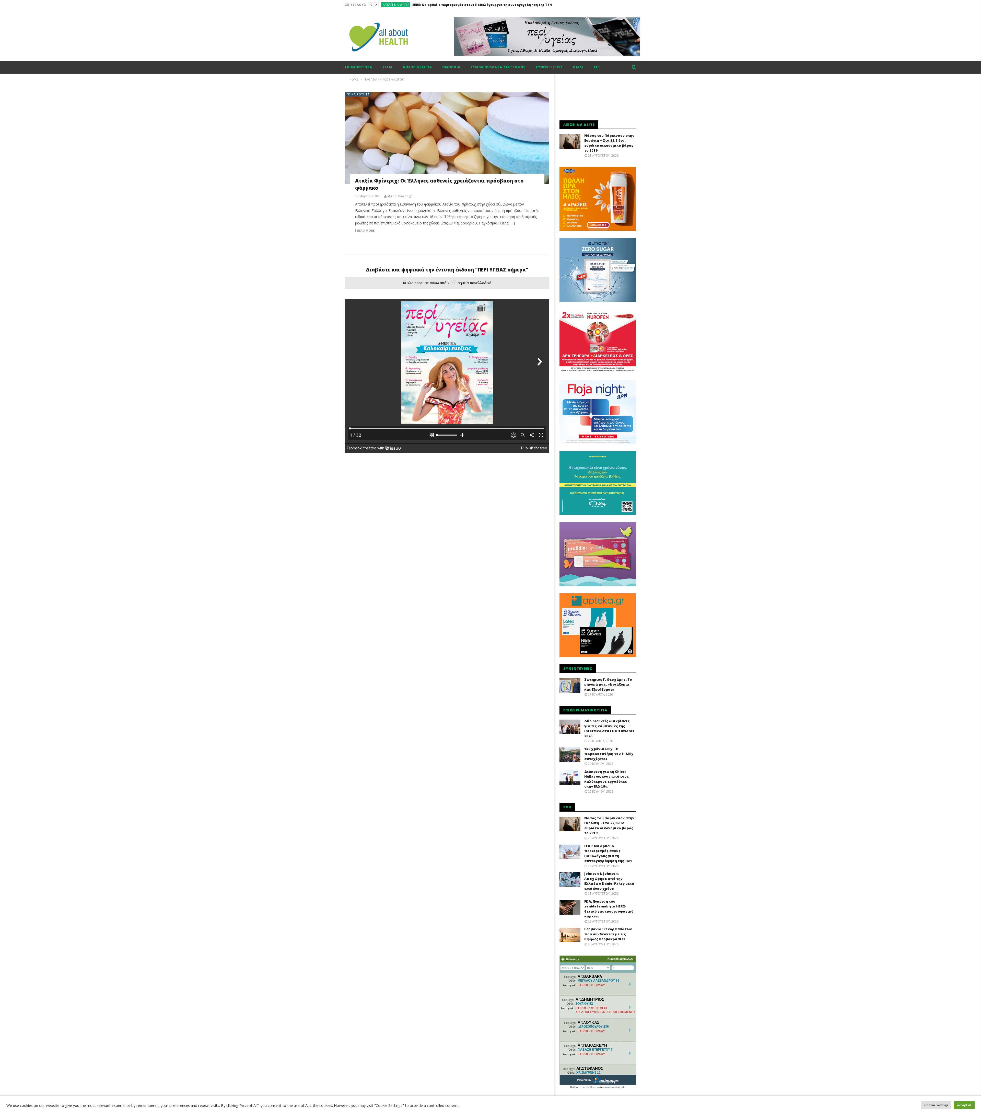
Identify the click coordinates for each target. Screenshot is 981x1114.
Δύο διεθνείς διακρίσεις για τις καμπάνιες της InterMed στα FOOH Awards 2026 (609, 728)
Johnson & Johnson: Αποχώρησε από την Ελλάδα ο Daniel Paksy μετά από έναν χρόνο (484, 5)
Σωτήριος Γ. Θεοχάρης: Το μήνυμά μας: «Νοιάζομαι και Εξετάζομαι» (608, 684)
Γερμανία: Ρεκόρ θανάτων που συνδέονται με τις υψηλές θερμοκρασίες (608, 934)
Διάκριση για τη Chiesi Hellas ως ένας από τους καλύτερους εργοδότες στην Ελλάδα (606, 779)
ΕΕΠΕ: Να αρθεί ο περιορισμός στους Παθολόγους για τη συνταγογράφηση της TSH (608, 853)
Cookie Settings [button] (936, 1105)
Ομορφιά (451, 67)
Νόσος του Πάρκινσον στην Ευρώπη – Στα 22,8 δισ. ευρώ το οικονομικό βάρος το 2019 (609, 143)
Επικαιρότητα (358, 67)
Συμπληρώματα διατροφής (498, 67)
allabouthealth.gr (399, 196)
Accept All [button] (964, 1105)
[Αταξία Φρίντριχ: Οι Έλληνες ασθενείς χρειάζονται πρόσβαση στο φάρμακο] (447, 138)
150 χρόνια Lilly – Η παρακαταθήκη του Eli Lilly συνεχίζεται (608, 753)
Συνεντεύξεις (549, 67)
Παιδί (578, 67)
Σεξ (597, 67)
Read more (366, 230)
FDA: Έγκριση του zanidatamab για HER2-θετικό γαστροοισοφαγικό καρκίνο (609, 909)
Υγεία (387, 67)
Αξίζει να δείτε (396, 5)
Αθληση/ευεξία (417, 67)
